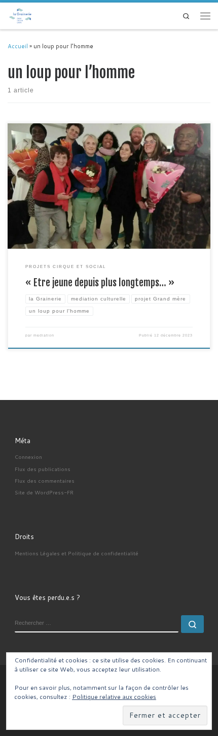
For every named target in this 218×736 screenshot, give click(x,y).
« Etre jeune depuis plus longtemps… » (99, 283)
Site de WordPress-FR (44, 492)
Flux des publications (42, 469)
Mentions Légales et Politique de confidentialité (76, 553)
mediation (43, 335)
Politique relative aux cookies (114, 696)
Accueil (18, 46)
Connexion (28, 456)
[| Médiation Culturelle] (20, 15)
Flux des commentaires (45, 480)
